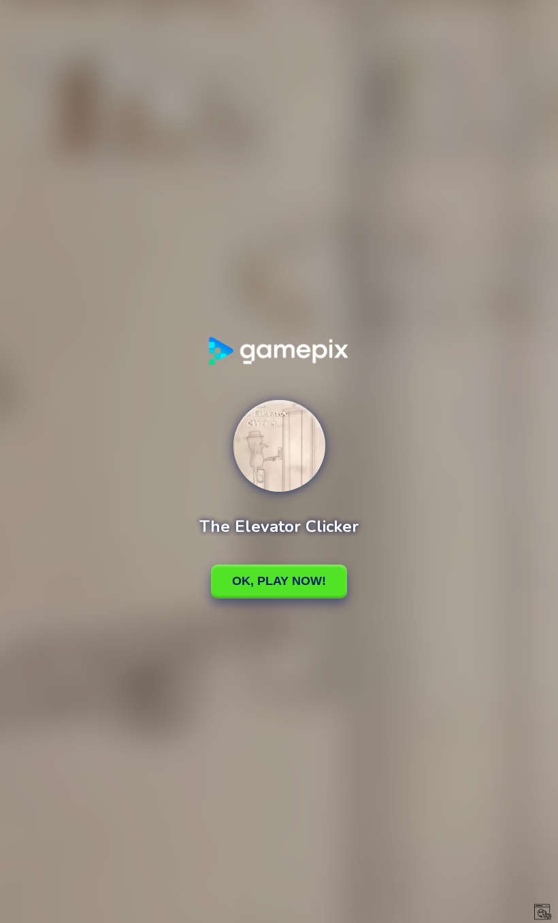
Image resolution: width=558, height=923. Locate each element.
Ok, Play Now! (279, 581)
